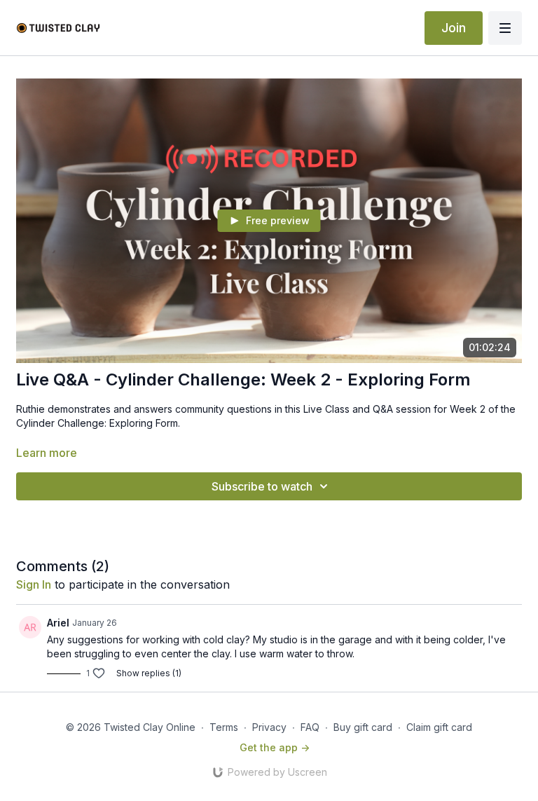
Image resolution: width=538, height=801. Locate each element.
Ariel (58, 623)
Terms (223, 727)
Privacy (269, 727)
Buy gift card (362, 727)
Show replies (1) (148, 673)
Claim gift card (439, 727)
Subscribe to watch (262, 486)
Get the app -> (275, 747)
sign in (33, 584)
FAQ (310, 727)
